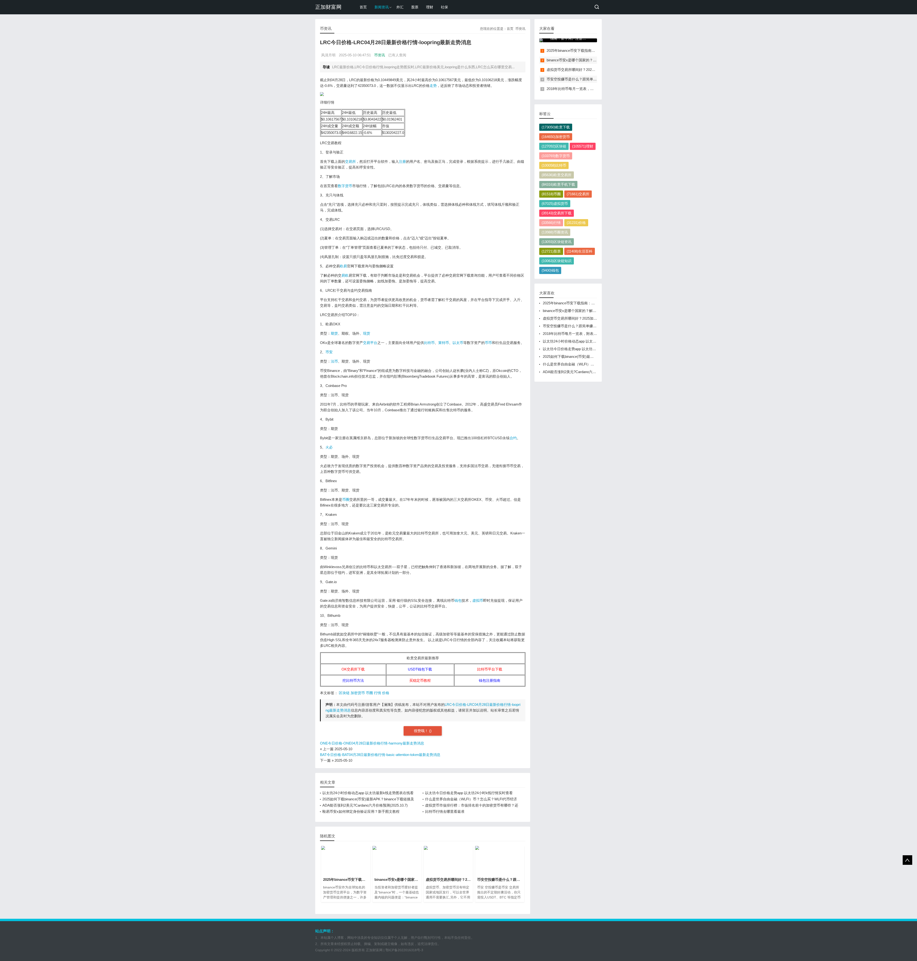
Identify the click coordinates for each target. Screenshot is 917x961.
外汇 (400, 7)
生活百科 (579, 251)
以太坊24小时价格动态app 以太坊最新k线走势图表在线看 (368, 793)
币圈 (345, 499)
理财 (429, 7)
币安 (329, 352)
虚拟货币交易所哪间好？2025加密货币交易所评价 (586, 70)
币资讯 (520, 29)
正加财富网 (328, 7)
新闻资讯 (381, 7)
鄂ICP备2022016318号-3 (404, 950)
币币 (488, 343)
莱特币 (443, 343)
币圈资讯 (555, 232)
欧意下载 (556, 127)
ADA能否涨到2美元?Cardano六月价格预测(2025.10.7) (365, 805)
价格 (385, 693)
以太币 (458, 343)
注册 (402, 161)
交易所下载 (556, 213)
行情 (377, 693)
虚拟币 (477, 600)
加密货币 (358, 693)
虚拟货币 (555, 203)
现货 (366, 333)
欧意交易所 (556, 175)
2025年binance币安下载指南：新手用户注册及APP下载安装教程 (594, 303)
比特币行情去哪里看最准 (444, 811)
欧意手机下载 (558, 184)
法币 (334, 361)
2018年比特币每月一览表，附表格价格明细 (581, 89)
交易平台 (370, 343)
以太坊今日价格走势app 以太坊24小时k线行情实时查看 (469, 793)
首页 (363, 7)
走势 (433, 86)
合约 (513, 438)
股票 (414, 7)
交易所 (350, 161)
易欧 (345, 275)
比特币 (429, 343)
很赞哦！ (421, 731)
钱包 (458, 600)
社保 (444, 7)
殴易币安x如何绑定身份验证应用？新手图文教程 (361, 811)
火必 (329, 447)
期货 (334, 333)
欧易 (343, 266)
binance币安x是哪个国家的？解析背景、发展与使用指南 (591, 60)
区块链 (344, 693)
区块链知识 (556, 261)
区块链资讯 (556, 242)
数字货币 (345, 186)
